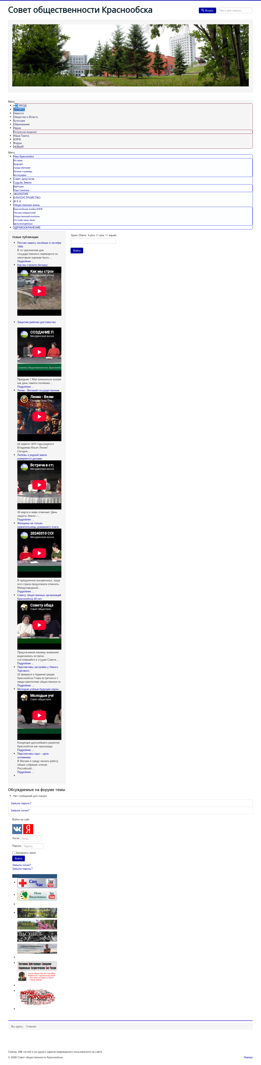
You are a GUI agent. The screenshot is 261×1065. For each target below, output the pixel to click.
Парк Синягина (21, 190)
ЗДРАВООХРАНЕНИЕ (27, 227)
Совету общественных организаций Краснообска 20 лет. (39, 597)
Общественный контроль (27, 216)
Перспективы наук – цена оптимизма (33, 755)
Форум (17, 143)
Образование (21, 124)
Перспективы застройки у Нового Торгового (37, 668)
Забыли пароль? (21, 803)
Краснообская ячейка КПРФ (28, 208)
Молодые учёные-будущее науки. (38, 689)
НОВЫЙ (18, 147)
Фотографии (20, 175)
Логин (15, 838)
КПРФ (17, 139)
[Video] (37, 895)
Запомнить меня (25, 853)
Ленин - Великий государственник (38, 390)
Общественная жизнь (26, 205)
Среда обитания (22, 167)
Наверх (248, 1057)
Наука (17, 128)
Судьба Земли (22, 182)
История (18, 160)
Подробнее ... (25, 261)
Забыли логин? (20, 810)
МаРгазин (19, 186)
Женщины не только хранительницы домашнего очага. (38, 525)
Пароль (16, 846)
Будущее (18, 164)
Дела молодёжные (23, 223)
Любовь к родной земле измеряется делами (32, 456)
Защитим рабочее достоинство (36, 322)
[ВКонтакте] (17, 829)
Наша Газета (21, 136)
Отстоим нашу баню (24, 220)
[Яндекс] (28, 829)
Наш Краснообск (23, 156)
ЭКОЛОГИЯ (20, 194)
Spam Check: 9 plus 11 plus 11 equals (94, 235)
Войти (77, 250)
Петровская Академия (25, 131)
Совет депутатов (23, 179)
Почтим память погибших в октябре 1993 (39, 244)
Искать (209, 10)
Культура (19, 120)
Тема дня (19, 109)
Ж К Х (17, 201)
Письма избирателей (24, 212)
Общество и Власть (25, 117)
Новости (18, 113)
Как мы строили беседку (32, 265)
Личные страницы (23, 171)
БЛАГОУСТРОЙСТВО (26, 197)
